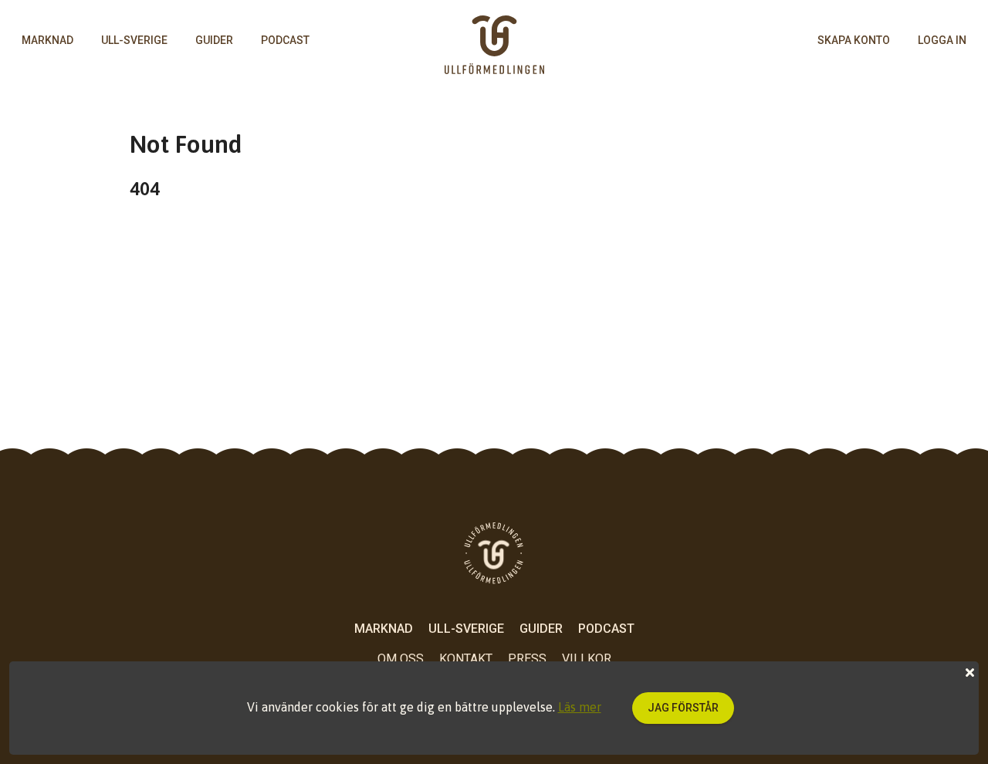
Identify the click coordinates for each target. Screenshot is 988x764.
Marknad (47, 40)
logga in (942, 40)
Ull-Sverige (134, 40)
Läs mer (579, 707)
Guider (214, 40)
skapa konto (853, 40)
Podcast (285, 40)
